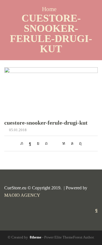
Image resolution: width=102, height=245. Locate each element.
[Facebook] (30, 143)
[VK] (38, 143)
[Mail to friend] (55, 143)
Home (49, 9)
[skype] (79, 143)
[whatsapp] (72, 143)
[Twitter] (23, 143)
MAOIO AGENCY (22, 195)
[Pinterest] (46, 143)
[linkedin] (64, 143)
